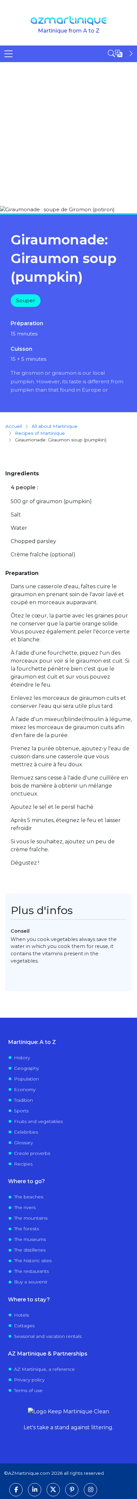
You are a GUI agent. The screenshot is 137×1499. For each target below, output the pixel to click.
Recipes (23, 1164)
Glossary (23, 1142)
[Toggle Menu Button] (8, 54)
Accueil (13, 426)
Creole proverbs (32, 1153)
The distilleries (30, 1250)
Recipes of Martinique (40, 433)
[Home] (69, 20)
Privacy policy (29, 1379)
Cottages (24, 1325)
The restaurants (31, 1271)
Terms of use (28, 1390)
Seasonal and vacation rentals (47, 1336)
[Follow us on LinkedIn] (34, 1489)
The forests (26, 1228)
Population (26, 1078)
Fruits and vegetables (38, 1121)
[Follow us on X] (53, 1489)
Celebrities (26, 1132)
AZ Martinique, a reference (44, 1369)
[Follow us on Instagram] (90, 1489)
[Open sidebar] (121, 53)
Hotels (21, 1315)
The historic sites (33, 1260)
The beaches (28, 1196)
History (22, 1057)
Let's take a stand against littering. (68, 1427)
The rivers (25, 1207)
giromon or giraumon (49, 373)
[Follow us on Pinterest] (71, 1489)
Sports (21, 1110)
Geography (26, 1068)
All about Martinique (54, 426)
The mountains (31, 1218)
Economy (25, 1089)
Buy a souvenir (31, 1281)
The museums (30, 1239)
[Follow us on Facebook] (16, 1489)
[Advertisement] (68, 133)
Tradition (23, 1100)
